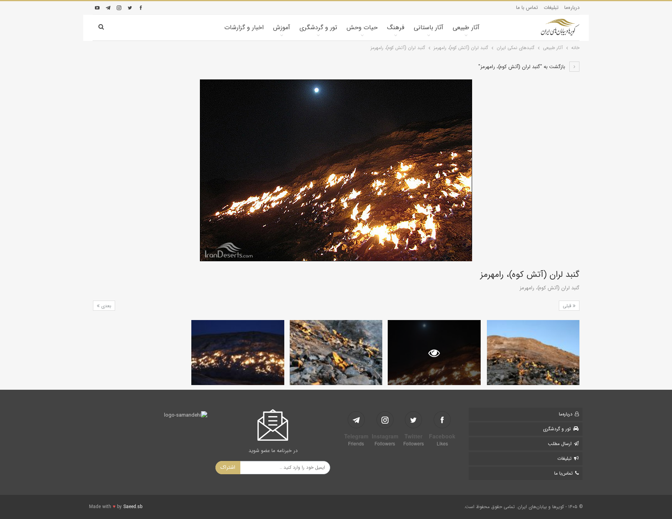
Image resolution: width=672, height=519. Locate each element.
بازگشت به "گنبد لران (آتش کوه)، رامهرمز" (522, 67)
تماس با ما (527, 8)
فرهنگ (395, 27)
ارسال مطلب (560, 443)
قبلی (568, 306)
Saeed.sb (132, 506)
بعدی (105, 306)
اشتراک (227, 467)
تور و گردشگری (318, 27)
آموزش (281, 27)
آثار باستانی (428, 27)
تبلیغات (551, 8)
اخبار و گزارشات (244, 27)
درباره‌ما (571, 8)
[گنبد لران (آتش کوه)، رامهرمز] (533, 352)
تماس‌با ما (563, 473)
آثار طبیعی (466, 27)
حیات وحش (362, 27)
